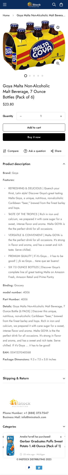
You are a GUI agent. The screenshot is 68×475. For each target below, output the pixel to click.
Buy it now (34, 137)
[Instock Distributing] (34, 4)
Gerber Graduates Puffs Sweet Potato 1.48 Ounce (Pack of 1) (41, 443)
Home (6, 15)
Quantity (8, 116)
